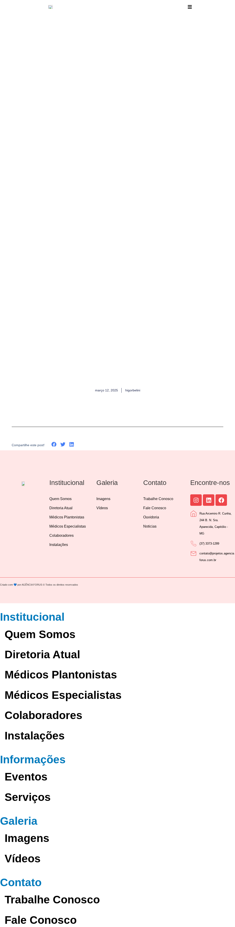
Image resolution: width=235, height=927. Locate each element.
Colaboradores (61, 535)
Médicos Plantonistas (66, 517)
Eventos (26, 777)
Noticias (150, 526)
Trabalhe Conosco (158, 499)
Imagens (103, 499)
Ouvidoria (151, 517)
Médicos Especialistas (67, 526)
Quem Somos (60, 499)
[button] (54, 444)
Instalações (58, 545)
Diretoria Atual (61, 508)
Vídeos (102, 508)
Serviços (28, 797)
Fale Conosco (154, 508)
